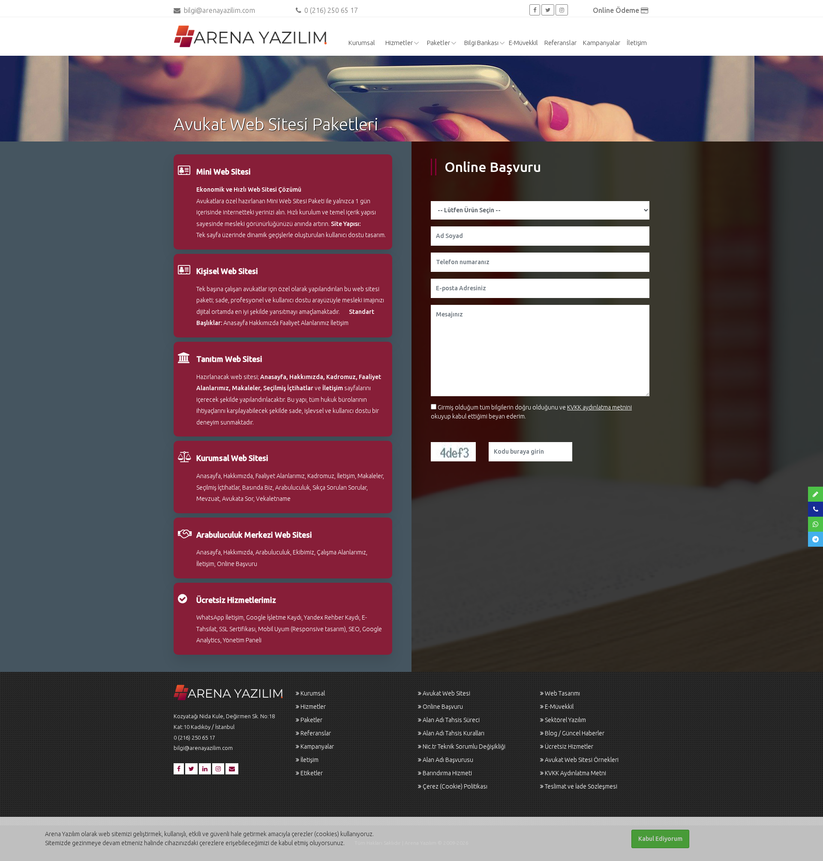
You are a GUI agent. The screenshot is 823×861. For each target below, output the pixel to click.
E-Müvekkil (523, 42)
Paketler (438, 42)
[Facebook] (534, 9)
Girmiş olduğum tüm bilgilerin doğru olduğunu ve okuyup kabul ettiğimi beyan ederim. (531, 412)
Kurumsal (361, 42)
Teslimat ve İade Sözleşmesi (581, 786)
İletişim (637, 42)
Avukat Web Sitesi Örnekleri (582, 759)
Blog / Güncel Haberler (574, 733)
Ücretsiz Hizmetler (569, 746)
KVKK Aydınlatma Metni (575, 773)
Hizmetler (399, 42)
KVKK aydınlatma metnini (599, 407)
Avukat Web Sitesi (446, 693)
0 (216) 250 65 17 (330, 10)
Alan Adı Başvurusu (448, 759)
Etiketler (311, 773)
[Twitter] (547, 9)
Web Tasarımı (562, 693)
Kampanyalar (601, 42)
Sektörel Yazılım (565, 719)
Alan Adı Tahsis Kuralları (453, 733)
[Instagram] (562, 9)
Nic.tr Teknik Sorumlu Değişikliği (464, 746)
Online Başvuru (443, 706)
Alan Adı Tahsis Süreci (451, 719)
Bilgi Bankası (481, 42)
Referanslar (560, 42)
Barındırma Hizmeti (447, 773)
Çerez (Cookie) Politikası (455, 786)
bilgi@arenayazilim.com (219, 10)
